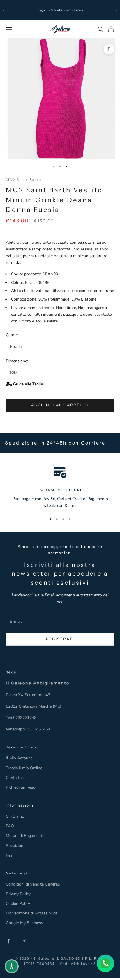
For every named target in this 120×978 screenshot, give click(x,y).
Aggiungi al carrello (60, 405)
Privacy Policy (18, 894)
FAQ (10, 826)
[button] (12, 966)
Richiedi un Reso (21, 787)
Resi (9, 855)
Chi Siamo (15, 816)
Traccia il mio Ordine (24, 768)
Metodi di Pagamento (25, 835)
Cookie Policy (18, 903)
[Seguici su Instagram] (24, 941)
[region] (60, 487)
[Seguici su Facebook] (9, 941)
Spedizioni (15, 845)
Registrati (60, 639)
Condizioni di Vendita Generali (33, 884)
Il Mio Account (19, 758)
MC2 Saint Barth (23, 179)
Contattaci (15, 777)
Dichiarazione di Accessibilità (31, 913)
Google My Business (24, 923)
